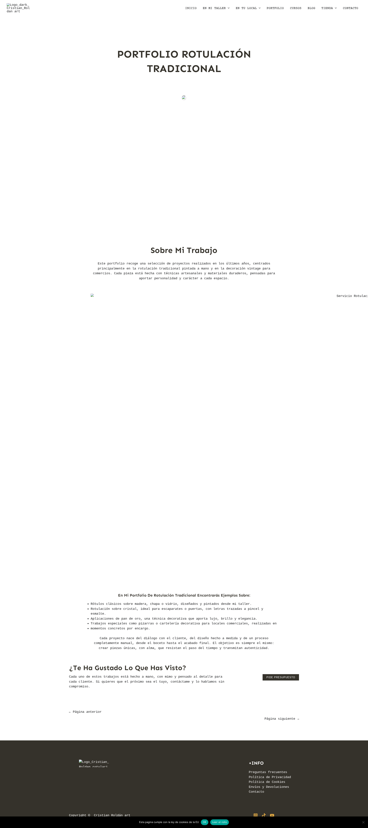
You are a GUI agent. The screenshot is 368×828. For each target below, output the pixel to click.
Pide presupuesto (280, 677)
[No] (363, 822)
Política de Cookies (267, 782)
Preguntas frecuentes (268, 772)
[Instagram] (255, 815)
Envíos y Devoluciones (269, 787)
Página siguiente (281, 719)
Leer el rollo (219, 822)
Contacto (256, 792)
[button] (228, 8)
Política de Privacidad (270, 777)
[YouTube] (272, 815)
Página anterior (85, 712)
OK (204, 822)
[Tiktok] (264, 815)
